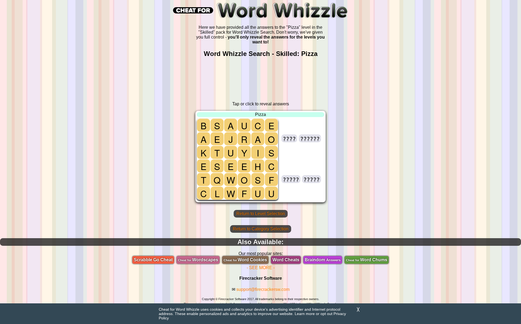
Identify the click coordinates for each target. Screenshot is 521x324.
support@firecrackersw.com (263, 289)
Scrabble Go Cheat (153, 259)
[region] (260, 79)
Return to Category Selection (260, 229)
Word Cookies (245, 259)
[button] (289, 138)
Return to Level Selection (260, 213)
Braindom (323, 259)
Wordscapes (198, 259)
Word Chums (366, 259)
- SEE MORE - (261, 267)
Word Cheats (285, 259)
